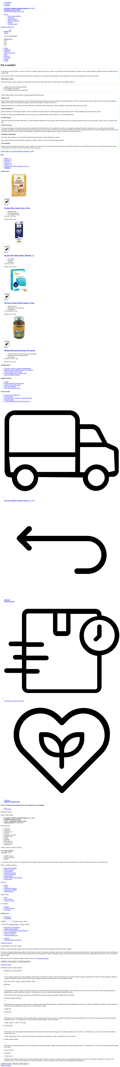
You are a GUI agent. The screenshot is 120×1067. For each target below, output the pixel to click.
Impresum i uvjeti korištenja (12, 927)
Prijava (6, 33)
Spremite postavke (6, 1063)
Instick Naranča (8, 396)
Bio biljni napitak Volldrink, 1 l (19, 255)
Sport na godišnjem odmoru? (12, 375)
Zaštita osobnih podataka (11, 929)
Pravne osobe (8, 879)
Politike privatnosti (43, 958)
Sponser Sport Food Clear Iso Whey (14, 383)
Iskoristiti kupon (8, 891)
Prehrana (8, 160)
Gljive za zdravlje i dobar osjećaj (13, 371)
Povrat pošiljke (8, 871)
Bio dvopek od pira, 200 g (17, 208)
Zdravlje (8, 163)
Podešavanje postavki (24, 961)
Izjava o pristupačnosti (10, 932)
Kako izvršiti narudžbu (10, 868)
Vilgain (6, 382)
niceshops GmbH (13, 924)
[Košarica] (61, 44)
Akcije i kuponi (8, 876)
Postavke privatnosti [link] (9, 934)
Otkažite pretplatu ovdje (10, 935)
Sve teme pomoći (12, 24)
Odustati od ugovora (6, 943)
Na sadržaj (7, 3)
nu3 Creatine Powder (10, 386)
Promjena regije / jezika (20, 921)
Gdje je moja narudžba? (14, 16)
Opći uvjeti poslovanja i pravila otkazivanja (16, 930)
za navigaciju (8, 2)
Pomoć (6, 14)
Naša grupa (7, 910)
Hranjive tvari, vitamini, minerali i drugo (16, 166)
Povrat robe (11, 17)
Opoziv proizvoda (9, 900)
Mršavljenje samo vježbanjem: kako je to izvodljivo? (18, 370)
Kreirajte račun (8, 39)
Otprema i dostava (9, 869)
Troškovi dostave (12, 19)
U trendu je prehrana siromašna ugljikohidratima (17, 368)
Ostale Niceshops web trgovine (13, 940)
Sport (7, 161)
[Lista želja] (5, 42)
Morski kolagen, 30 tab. (19, 303)
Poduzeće (7, 938)
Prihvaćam (4, 961)
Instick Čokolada (9, 399)
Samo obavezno (13, 961)
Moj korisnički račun (10, 874)
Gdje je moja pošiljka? (10, 890)
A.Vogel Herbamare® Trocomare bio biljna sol (17, 401)
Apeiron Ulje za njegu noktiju (12, 385)
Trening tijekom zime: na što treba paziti (15, 373)
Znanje (7, 158)
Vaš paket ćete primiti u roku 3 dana (14, 11)
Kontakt (10, 22)
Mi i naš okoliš (8, 899)
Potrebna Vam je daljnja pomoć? (13, 877)
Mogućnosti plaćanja (13, 21)
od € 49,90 (19, 8)
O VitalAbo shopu (9, 908)
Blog (5, 897)
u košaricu (7, 5)
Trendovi (8, 164)
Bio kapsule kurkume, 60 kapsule (19, 350)
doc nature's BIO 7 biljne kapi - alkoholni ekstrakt (18, 398)
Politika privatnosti (6, 964)
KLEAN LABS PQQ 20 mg (12, 388)
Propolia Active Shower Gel (12, 395)
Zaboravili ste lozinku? (10, 888)
